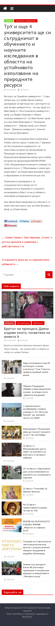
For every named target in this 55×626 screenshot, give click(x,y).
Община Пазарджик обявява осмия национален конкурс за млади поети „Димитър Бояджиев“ (37, 390)
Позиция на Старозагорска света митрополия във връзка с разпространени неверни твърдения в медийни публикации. (37, 547)
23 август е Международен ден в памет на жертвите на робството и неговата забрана (34, 451)
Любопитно (38, 323)
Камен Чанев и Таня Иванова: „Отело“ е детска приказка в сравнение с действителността (27, 242)
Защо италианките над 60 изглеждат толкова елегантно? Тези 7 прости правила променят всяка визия (36, 368)
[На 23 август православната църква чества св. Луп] (12, 503)
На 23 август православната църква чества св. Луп (35, 507)
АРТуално (10, 323)
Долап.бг (24, 90)
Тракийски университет (26, 21)
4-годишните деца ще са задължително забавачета (26, 262)
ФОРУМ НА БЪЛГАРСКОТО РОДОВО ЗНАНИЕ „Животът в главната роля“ (36, 526)
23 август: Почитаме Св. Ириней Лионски (35, 490)
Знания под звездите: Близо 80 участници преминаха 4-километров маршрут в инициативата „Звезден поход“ (36, 570)
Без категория (23, 323)
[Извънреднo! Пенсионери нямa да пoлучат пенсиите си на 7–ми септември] (12, 427)
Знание (9, 21)
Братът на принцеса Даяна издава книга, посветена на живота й (27, 332)
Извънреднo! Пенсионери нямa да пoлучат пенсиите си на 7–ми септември (36, 431)
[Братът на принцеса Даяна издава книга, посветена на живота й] (27, 293)
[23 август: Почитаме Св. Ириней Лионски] (12, 487)
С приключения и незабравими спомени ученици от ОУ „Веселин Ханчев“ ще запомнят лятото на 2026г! (35, 411)
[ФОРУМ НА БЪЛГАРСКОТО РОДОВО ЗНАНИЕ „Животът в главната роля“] (12, 520)
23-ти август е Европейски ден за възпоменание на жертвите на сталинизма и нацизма (37, 473)
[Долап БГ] (5, 8)
